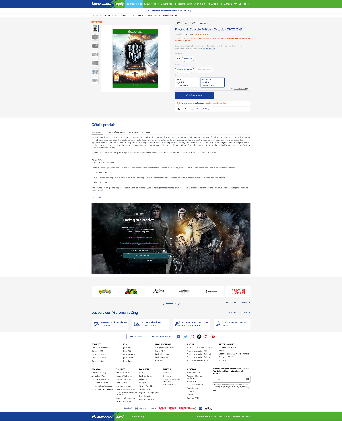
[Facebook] (178, 336)
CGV (192, 416)
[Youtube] (213, 336)
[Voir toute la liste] (235, 4)
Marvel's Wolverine (227, 347)
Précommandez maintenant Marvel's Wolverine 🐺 (169, 10)
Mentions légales (224, 416)
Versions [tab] (146, 132)
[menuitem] (134, 4)
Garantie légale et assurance (206, 416)
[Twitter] (185, 336)
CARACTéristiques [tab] (116, 132)
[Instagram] (192, 336)
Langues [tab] (133, 132)
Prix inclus (240, 89)
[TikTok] (199, 336)
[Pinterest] (206, 336)
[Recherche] (249, 4)
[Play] (171, 239)
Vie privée (236, 416)
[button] (134, 4)
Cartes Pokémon (162, 354)
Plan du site (246, 416)
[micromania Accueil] (107, 4)
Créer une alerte (196, 95)
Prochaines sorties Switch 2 (199, 354)
